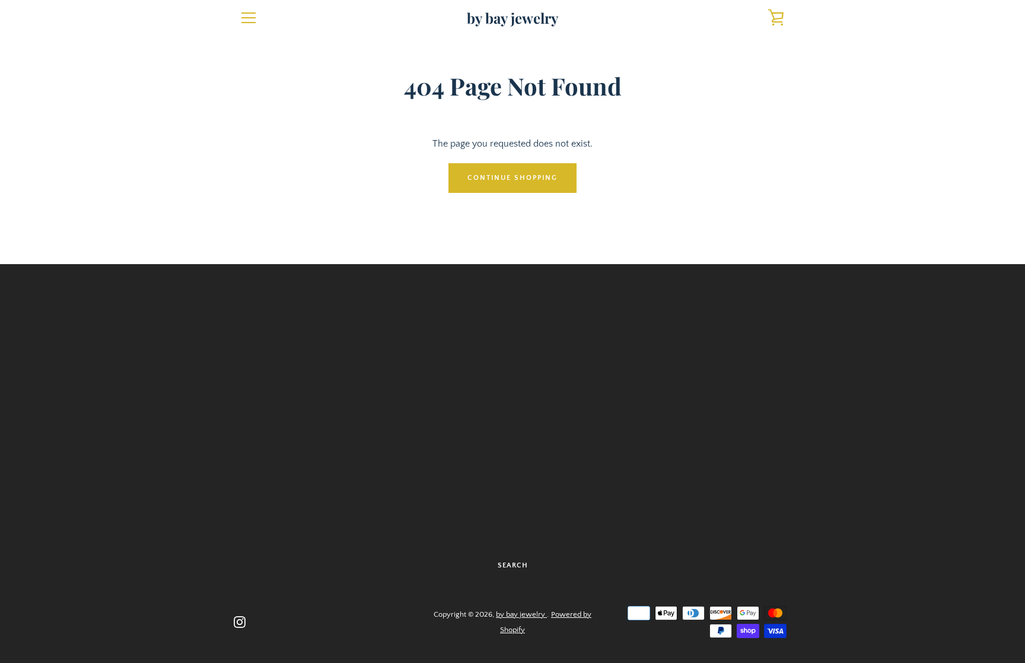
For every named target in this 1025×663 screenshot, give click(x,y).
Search (513, 565)
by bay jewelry (512, 18)
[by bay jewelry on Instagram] (240, 621)
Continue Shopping (512, 178)
